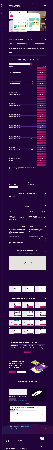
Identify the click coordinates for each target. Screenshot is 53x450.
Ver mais (44, 301)
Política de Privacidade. (23, 400)
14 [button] (27, 22)
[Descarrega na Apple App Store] (42, 439)
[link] (17, 307)
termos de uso (18, 400)
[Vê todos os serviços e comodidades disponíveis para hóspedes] (45, 177)
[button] (1, 1)
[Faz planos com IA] (1, 9)
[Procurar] (1, 5)
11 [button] (16, 22)
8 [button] (23, 20)
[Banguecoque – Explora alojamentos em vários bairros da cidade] (45, 298)
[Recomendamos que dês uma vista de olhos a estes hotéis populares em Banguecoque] (45, 284)
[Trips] (1, 11)
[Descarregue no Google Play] (42, 437)
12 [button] (18, 22)
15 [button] (23, 22)
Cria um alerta (38, 347)
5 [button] (18, 20)
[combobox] (19, 389)
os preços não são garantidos (26, 426)
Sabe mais (35, 167)
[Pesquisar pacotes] (1, 8)
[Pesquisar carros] (1, 6)
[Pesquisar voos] (1, 3)
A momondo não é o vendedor (14, 428)
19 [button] (36, 22)
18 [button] (34, 22)
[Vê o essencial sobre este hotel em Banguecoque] (45, 39)
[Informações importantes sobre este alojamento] (45, 205)
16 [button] (25, 22)
